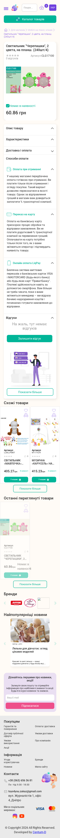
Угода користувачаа (11, 761)
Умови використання (12, 742)
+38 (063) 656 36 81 (20, 780)
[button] (5, 603)
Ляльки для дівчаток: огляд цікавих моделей (30, 650)
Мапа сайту (41, 766)
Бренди (39, 759)
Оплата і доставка (45, 726)
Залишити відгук (29, 338)
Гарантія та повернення (10, 727)
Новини (8, 766)
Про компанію (42, 740)
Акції (6, 747)
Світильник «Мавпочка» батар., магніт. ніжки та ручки (15, 462)
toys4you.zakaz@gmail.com (25, 791)
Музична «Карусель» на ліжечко (42, 462)
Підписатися (30, 705)
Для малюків (18, 30)
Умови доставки (44, 733)
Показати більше (30, 392)
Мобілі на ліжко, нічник (40, 30)
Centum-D (39, 832)
